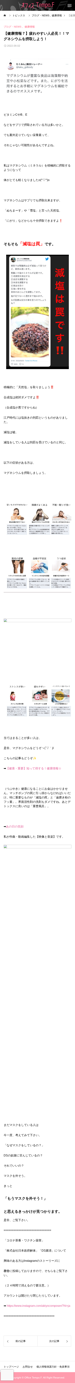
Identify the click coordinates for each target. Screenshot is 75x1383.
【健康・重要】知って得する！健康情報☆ (33, 768)
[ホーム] (5, 15)
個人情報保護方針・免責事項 (53, 1366)
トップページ (11, 1366)
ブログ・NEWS (12, 26)
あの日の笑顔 (14, 826)
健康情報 (30, 26)
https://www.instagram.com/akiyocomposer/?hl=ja (38, 1305)
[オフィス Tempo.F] (37, 5)
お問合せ (28, 1366)
